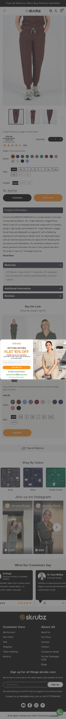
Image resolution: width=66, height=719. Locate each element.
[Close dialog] (64, 341)
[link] (16, 343)
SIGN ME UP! (16, 367)
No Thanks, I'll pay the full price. (16, 371)
